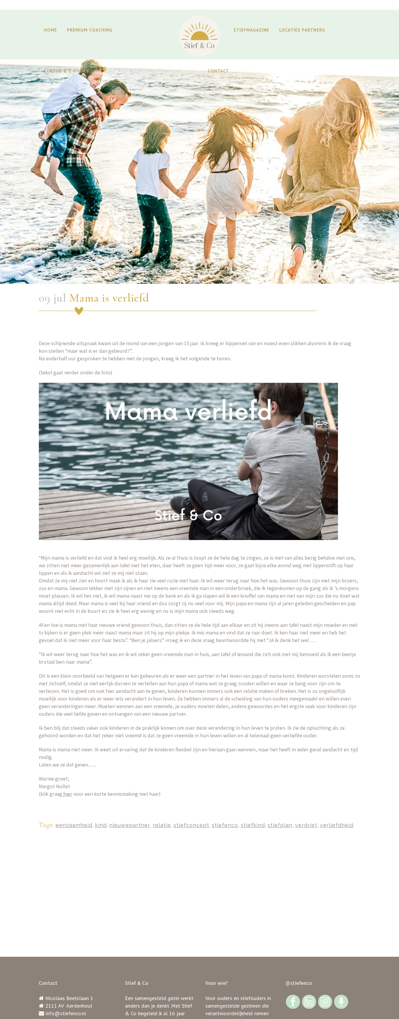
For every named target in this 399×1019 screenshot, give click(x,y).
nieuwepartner (129, 825)
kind (101, 825)
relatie (162, 825)
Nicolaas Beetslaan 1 (69, 998)
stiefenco (225, 825)
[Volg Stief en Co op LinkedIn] (309, 1001)
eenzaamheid (73, 825)
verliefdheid (336, 825)
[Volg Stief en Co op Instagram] (325, 1001)
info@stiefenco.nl (66, 1013)
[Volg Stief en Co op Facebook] (293, 1001)
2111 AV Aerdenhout (68, 1005)
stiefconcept (191, 825)
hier (67, 793)
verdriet (306, 825)
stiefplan (280, 825)
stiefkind (253, 825)
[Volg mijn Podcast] (341, 1001)
